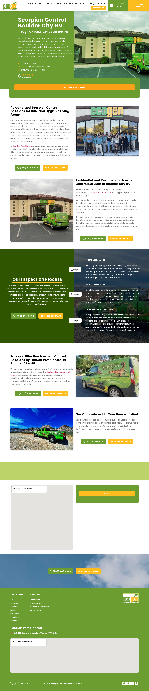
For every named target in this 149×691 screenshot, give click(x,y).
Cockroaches (16, 603)
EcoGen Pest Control (22, 146)
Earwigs (13, 610)
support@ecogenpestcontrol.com (65, 683)
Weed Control (36, 610)
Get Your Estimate (74, 87)
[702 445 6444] (111, 5)
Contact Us (101, 3)
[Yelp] (132, 683)
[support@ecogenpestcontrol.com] (44, 683)
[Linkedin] (136, 683)
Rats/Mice (14, 613)
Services (49, 3)
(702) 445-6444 (22, 683)
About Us (38, 3)
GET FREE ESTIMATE (138, 5)
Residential (35, 599)
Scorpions (14, 617)
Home (30, 3)
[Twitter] (128, 683)
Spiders (13, 620)
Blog (92, 3)
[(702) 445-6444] (11, 683)
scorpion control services (99, 192)
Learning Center (64, 3)
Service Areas (80, 3)
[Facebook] (124, 683)
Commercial (35, 603)
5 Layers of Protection (39, 606)
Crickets (14, 606)
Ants (12, 599)
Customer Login (99, 8)
